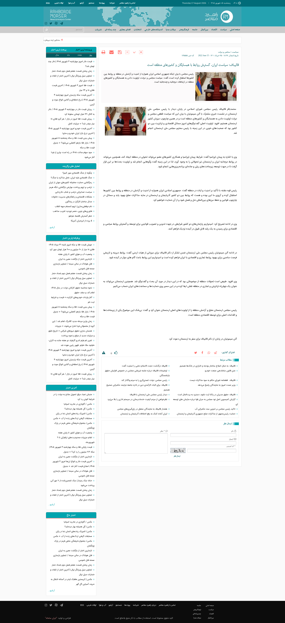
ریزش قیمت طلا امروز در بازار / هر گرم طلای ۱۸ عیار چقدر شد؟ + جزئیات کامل (73, 121)
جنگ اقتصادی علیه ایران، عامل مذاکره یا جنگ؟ (72, 178)
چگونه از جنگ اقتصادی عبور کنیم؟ (78, 173)
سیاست (235, 52)
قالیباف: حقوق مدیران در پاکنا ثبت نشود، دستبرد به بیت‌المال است (207, 395)
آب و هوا (71, 3)
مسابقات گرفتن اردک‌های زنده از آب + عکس (73, 418)
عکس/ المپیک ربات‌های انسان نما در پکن (74, 413)
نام (232, 431)
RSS (48, 3)
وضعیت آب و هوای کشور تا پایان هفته (75, 254)
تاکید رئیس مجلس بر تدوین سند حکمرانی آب (215, 409)
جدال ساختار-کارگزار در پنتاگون (79, 202)
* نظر (162, 431)
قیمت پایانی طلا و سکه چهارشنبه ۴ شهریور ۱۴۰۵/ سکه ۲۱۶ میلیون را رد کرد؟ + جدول (72, 449)
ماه (68, 55)
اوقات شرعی (59, 3)
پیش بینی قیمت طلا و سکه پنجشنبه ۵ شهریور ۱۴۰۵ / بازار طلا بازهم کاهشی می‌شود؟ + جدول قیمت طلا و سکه (73, 143)
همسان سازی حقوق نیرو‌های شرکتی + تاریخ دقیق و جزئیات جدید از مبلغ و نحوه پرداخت (71, 333)
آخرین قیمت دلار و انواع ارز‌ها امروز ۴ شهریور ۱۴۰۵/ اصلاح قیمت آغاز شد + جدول (74, 464)
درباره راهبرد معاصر (148, 605)
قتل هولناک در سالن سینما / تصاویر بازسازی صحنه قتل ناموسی (74, 266)
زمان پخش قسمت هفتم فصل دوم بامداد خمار (72, 71)
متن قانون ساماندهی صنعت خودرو (220, 371)
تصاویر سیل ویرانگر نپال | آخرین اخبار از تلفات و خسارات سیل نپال (72, 78)
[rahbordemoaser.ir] (221, 16)
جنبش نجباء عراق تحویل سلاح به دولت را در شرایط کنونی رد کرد (74, 397)
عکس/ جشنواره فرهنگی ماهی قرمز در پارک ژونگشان (74, 425)
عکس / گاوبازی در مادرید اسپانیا (78, 404)
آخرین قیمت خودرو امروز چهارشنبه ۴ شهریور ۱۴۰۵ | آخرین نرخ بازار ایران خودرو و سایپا (71, 131)
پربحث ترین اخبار (58, 50)
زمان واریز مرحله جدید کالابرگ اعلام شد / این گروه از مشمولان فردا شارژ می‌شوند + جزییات (73, 324)
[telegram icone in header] (61, 24)
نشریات (98, 30)
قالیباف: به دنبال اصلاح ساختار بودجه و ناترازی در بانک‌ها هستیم (208, 366)
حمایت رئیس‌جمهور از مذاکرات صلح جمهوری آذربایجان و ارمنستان (206, 414)
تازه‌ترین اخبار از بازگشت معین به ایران (75, 259)
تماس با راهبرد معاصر (127, 3)
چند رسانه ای (110, 30)
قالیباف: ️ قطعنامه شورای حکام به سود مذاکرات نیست (213, 380)
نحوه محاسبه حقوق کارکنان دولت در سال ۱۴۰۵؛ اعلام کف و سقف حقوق (73, 290)
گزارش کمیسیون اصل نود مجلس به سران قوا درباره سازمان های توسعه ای (205, 402)
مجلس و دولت (224, 52)
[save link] (120, 52)
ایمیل (231, 439)
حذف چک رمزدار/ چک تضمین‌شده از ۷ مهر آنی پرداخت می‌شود (72, 483)
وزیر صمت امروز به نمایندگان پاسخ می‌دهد (217, 385)
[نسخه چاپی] (103, 52)
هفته (80, 55)
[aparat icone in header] (56, 24)
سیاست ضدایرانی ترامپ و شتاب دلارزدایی (74, 192)
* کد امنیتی (230, 446)
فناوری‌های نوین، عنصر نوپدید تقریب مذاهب (73, 211)
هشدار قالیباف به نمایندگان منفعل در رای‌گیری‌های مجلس (142, 409)
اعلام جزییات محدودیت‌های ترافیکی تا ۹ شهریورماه (76, 440)
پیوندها (102, 3)
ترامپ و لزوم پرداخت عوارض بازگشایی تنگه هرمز (71, 187)
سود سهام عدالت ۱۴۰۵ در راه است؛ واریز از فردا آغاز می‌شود (73, 155)
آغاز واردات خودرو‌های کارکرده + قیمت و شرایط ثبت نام (73, 300)
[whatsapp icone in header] (208, 352)
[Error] (103, 353)
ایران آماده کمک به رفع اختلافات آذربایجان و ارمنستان (144, 414)
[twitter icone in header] (50, 24)
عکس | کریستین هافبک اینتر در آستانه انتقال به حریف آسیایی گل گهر (73, 582)
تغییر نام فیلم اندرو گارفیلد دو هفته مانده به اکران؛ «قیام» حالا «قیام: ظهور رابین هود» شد (71, 343)
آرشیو (82, 3)
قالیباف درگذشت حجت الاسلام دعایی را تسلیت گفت (145, 366)
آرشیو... (51, 227)
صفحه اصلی (235, 30)
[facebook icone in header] (202, 352)
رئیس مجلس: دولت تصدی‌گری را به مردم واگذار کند (144, 380)
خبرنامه (112, 3)
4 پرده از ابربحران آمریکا (82, 221)
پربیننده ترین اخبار (84, 50)
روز (90, 55)
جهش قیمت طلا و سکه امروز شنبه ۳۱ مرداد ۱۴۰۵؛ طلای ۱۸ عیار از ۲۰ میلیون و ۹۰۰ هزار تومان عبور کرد (72, 247)
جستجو (91, 3)
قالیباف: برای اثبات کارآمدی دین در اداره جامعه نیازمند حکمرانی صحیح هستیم (138, 387)
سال (57, 55)
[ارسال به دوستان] (111, 52)
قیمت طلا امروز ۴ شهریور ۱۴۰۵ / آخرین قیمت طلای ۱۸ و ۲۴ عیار (73, 88)
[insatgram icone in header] (46, 24)
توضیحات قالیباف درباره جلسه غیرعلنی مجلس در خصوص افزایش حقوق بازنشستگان (137, 373)
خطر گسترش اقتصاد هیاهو (81, 216)
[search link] (46, 29)
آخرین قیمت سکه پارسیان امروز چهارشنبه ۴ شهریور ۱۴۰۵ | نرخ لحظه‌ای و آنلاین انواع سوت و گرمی (73, 99)
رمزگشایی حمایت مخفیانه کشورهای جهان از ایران (71, 182)
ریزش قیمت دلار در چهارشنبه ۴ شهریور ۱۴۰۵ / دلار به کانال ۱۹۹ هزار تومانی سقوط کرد (71, 112)
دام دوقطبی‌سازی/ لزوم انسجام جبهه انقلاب (74, 206)
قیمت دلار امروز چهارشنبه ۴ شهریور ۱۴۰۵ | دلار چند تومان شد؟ (71, 64)
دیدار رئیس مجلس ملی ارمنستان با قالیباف (149, 395)
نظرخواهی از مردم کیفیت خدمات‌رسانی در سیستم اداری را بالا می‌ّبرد (138, 399)
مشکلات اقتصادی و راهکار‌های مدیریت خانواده (72, 197)
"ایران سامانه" (51, 618)
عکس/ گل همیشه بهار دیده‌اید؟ (78, 409)
